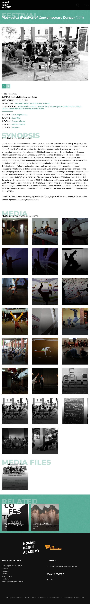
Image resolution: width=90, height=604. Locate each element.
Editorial (4, 574)
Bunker (20, 107)
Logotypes (5, 579)
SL (8, 86)
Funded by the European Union (12, 581)
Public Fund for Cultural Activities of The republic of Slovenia (41, 108)
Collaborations (7, 576)
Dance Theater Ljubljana (54, 107)
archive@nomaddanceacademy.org (64, 566)
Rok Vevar (16, 128)
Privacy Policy (54, 597)
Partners (5, 568)
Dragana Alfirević (18, 121)
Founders (5, 571)
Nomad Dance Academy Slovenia (36, 103)
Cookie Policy (68, 597)
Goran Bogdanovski (19, 115)
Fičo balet (19, 103)
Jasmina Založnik (18, 124)
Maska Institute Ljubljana (34, 107)
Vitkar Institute (70, 107)
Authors (43, 597)
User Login (80, 597)
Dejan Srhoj (16, 118)
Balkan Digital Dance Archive (12, 566)
